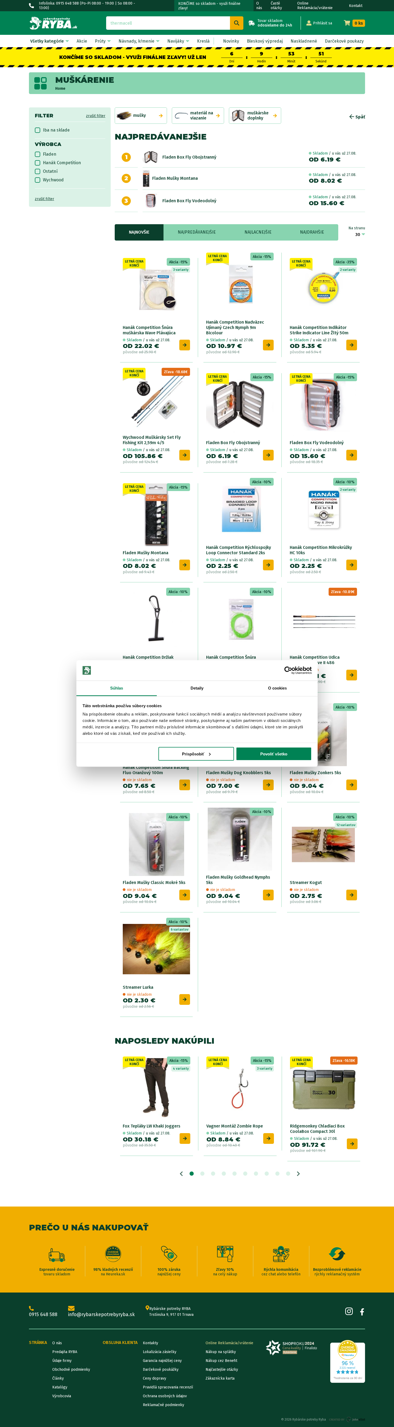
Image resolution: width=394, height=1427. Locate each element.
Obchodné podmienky (71, 1369)
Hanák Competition (62, 162)
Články (58, 1378)
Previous (181, 1173)
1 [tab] (192, 1174)
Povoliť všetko (273, 753)
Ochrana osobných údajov (165, 1396)
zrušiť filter (95, 116)
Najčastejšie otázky (222, 1369)
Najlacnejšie (258, 232)
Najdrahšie (312, 232)
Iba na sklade (56, 130)
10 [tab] (288, 1174)
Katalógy (59, 1387)
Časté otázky (276, 5)
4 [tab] (224, 1174)
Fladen (49, 154)
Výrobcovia (61, 1396)
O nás (259, 5)
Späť (359, 116)
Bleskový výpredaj (265, 41)
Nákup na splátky (221, 1352)
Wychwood (53, 179)
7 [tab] (256, 1174)
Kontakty (150, 1343)
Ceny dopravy (154, 1378)
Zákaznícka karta (220, 1378)
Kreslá (203, 41)
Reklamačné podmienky (163, 1405)
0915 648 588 (43, 1314)
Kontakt (355, 5)
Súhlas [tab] (116, 688)
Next (298, 1173)
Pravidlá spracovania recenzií (168, 1387)
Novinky (231, 41)
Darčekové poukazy (344, 41)
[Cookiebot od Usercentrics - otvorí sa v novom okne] (288, 670)
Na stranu (356, 228)
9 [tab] (277, 1174)
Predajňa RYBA (64, 1352)
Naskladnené (304, 41)
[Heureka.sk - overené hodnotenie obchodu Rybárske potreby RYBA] (347, 1361)
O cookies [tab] (277, 688)
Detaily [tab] (197, 688)
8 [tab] (267, 1174)
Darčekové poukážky (161, 1369)
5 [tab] (235, 1174)
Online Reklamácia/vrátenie (315, 5)
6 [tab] (245, 1174)
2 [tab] (202, 1174)
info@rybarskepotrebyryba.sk (101, 1314)
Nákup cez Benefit (221, 1360)
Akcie (82, 41)
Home (60, 88)
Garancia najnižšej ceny (162, 1360)
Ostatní (50, 171)
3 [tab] (213, 1174)
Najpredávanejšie (197, 232)
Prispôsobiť (193, 753)
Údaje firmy (62, 1360)
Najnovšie (139, 232)
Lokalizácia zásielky (159, 1352)
